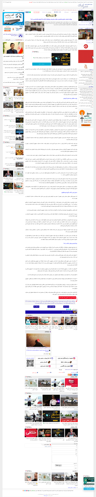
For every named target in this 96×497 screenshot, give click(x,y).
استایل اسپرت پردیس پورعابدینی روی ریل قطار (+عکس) (86, 78)
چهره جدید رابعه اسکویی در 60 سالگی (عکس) (87, 72)
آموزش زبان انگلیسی (65, 366)
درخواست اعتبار (41, 64)
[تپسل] (32, 51)
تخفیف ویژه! (89, 489)
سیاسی (63, 2)
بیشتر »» (81, 9)
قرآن (42, 2)
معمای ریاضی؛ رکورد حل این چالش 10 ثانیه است (86, 103)
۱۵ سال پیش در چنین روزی (44, 358)
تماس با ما (87, 2)
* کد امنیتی (75, 463)
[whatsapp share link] (30, 12)
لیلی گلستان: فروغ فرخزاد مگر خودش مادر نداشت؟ (12, 64)
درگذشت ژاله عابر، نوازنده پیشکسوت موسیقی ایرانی (12, 61)
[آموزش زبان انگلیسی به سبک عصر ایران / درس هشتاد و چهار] (85, 34)
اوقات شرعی (72, 2)
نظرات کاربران (51, 307)
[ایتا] (69, 375)
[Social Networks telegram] (67, 309)
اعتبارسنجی (49, 446)
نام (76, 445)
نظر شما (75, 444)
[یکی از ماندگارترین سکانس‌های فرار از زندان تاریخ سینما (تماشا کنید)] (38, 340)
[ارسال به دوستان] (55, 12)
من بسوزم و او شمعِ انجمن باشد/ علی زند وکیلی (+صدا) (10, 35)
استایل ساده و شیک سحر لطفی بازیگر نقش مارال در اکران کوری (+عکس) (86, 83)
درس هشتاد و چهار (89, 40)
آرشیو (85, 2)
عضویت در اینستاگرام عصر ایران (65, 358)
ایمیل (76, 449)
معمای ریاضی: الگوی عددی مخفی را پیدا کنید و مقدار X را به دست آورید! (86, 98)
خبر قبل (37, 306)
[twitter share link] (25, 12)
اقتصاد (60, 2)
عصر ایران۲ (65, 490)
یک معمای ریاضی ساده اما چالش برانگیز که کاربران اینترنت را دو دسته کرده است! (86, 95)
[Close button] (94, 476)
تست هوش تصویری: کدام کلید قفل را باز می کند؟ (86, 106)
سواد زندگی (66, 2)
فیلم (37, 2)
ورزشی (55, 2)
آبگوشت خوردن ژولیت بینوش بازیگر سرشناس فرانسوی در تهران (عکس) (87, 75)
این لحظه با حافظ (65, 362)
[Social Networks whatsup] (70, 309)
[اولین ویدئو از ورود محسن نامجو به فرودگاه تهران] (85, 16)
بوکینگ (46, 446)
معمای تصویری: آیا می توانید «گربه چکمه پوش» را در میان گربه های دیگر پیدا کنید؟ (86, 92)
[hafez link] (51, 15)
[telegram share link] (28, 12)
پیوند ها (69, 2)
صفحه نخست (76, 12)
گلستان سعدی (43, 362)
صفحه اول (91, 2)
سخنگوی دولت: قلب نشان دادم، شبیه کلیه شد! (86, 25)
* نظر (76, 453)
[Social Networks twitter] (68, 309)
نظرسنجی (79, 2)
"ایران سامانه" (46, 495)
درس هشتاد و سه (89, 42)
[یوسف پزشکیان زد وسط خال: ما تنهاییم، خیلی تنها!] (13, 48)
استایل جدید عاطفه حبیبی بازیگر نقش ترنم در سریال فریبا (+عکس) (86, 81)
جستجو (82, 2)
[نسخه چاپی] (54, 12)
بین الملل (52, 2)
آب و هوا (76, 2)
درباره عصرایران (61, 490)
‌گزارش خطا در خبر (36, 12)
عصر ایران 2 (34, 2)
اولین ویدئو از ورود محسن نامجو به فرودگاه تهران (87, 22)
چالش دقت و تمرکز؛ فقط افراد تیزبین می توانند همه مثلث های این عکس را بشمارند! (86, 89)
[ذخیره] (56, 12)
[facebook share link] (27, 12)
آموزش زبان (30, 2)
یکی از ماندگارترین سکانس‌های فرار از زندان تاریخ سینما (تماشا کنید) (38, 347)
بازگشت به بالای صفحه (72, 487)
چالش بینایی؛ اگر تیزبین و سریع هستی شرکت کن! (86, 100)
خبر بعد (65, 306)
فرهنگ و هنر (48, 2)
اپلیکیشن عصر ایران (30, 358)
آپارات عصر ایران (44, 366)
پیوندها (48, 490)
